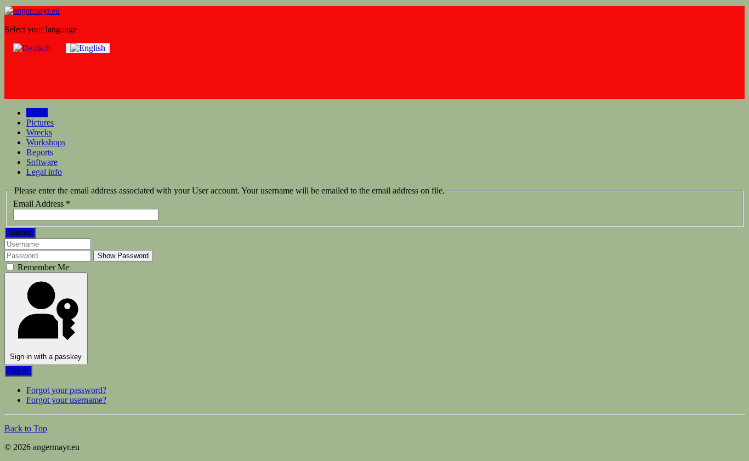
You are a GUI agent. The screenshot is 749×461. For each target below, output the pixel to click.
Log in (18, 371)
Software (42, 162)
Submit (20, 233)
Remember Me (42, 267)
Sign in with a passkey (46, 356)
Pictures (40, 122)
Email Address (41, 203)
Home (37, 112)
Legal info (44, 172)
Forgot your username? (66, 400)
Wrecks (39, 132)
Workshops (45, 142)
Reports (39, 152)
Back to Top (25, 428)
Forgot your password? (66, 390)
